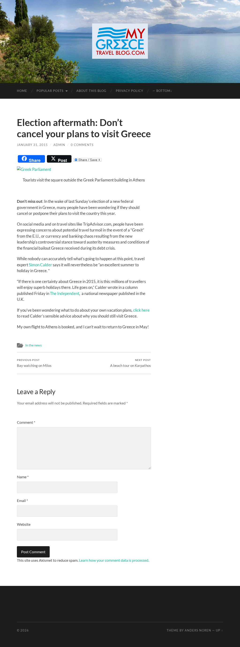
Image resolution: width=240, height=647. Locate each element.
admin (59, 145)
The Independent (64, 293)
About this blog (91, 91)
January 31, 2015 (32, 145)
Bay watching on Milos (34, 363)
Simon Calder (40, 264)
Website (23, 524)
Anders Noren (198, 630)
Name (23, 476)
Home (22, 91)
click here (141, 310)
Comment (26, 422)
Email (22, 500)
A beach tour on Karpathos (130, 363)
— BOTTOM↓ (162, 91)
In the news (33, 345)
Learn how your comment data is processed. (114, 560)
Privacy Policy (129, 91)
